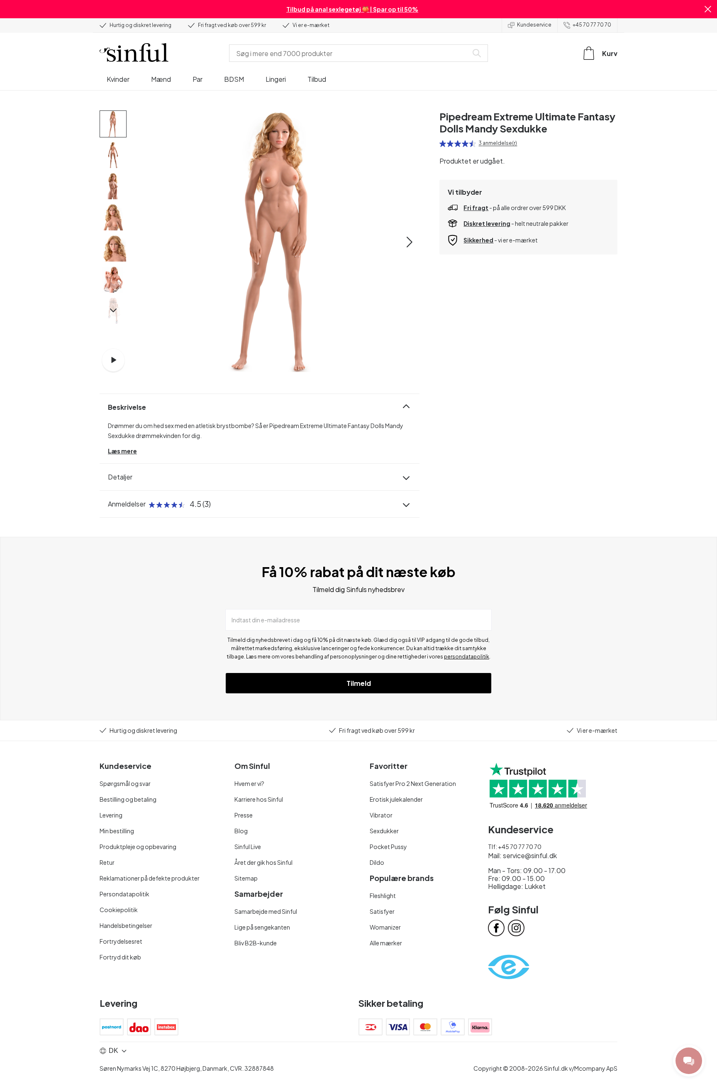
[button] (708, 9)
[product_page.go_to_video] (113, 360)
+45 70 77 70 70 (592, 25)
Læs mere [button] (122, 451)
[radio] (442, 143)
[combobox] (350, 53)
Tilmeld (358, 683)
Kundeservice (534, 25)
